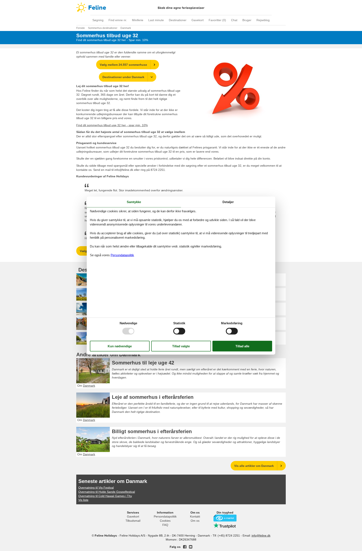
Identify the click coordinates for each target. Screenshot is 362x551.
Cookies (165, 520)
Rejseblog (263, 20)
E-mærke (225, 518)
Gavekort (197, 20)
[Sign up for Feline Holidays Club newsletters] (190, 546)
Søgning (97, 20)
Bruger (246, 20)
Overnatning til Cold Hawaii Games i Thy (105, 496)
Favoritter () (217, 20)
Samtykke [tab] (134, 202)
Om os (195, 520)
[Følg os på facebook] (184, 546)
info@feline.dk (261, 535)
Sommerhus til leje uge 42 (143, 363)
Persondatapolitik (165, 516)
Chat (234, 20)
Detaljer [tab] (228, 202)
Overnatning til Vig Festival (96, 487)
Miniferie (137, 20)
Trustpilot (225, 525)
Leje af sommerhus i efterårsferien (153, 397)
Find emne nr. (118, 20)
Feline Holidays (181, 7)
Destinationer (177, 20)
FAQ (165, 525)
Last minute (156, 20)
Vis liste (83, 500)
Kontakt (195, 516)
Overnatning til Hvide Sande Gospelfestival (106, 491)
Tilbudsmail (132, 520)
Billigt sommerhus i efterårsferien (152, 431)
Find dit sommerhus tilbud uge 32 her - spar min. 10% (112, 125)
